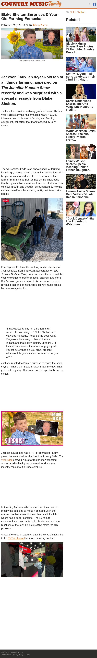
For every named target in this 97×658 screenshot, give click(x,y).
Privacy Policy (18, 655)
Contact (27, 655)
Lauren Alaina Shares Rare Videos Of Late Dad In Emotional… (80, 194)
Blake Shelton (77, 12)
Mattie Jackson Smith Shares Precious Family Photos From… (81, 135)
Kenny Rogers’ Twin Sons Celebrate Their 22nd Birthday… (80, 76)
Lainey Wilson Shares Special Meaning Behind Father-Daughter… (79, 165)
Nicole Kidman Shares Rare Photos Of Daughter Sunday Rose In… (80, 48)
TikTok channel (16, 538)
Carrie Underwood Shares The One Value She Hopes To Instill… (79, 105)
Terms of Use (6, 655)
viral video (7, 459)
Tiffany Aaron (40, 25)
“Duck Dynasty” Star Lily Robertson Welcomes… (80, 221)
